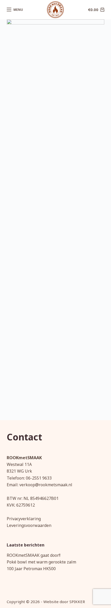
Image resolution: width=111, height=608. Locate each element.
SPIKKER (77, 601)
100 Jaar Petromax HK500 (31, 568)
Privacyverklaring (24, 519)
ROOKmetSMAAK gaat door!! (33, 555)
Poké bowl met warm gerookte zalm (41, 562)
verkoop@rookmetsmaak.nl (45, 485)
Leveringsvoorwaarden (29, 525)
